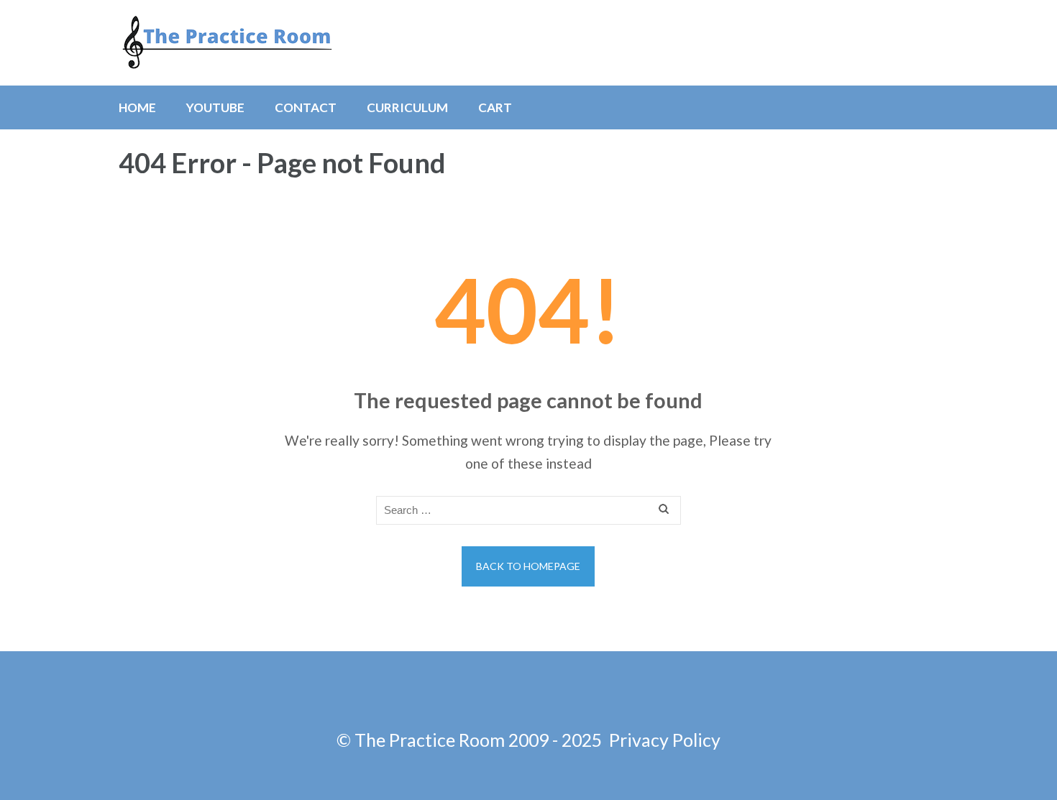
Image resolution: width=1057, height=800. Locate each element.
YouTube (215, 107)
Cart (495, 107)
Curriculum (407, 107)
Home (137, 107)
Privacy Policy (664, 739)
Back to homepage (528, 566)
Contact (306, 107)
